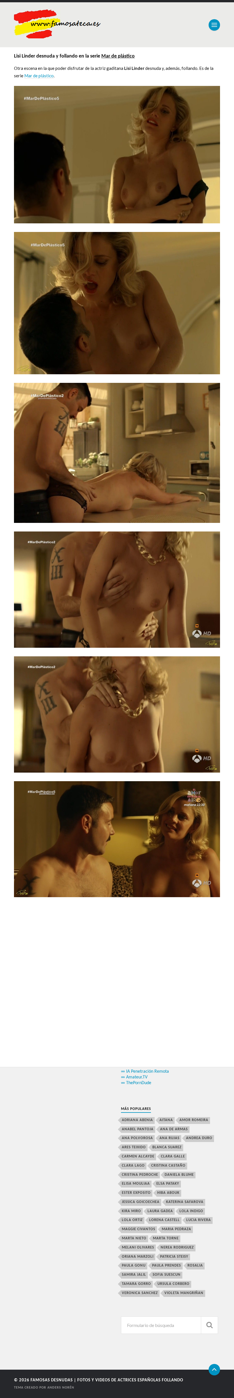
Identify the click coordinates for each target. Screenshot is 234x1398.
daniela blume (179, 1175)
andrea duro (199, 1138)
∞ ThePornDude (136, 1083)
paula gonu (134, 1265)
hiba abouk (168, 1193)
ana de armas (174, 1129)
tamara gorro (136, 1284)
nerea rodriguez (177, 1247)
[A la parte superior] (214, 1369)
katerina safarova (184, 1202)
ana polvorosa (137, 1138)
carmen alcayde (138, 1156)
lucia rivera (198, 1220)
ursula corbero (173, 1284)
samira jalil (134, 1275)
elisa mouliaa (136, 1184)
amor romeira (193, 1120)
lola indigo (191, 1211)
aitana (166, 1120)
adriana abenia (137, 1120)
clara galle (173, 1156)
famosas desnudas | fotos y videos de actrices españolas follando (107, 1380)
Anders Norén (60, 1387)
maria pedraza (176, 1229)
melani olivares (138, 1247)
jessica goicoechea (141, 1202)
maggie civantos (138, 1229)
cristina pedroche (140, 1175)
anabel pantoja (138, 1129)
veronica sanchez (140, 1293)
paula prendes (166, 1265)
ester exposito (136, 1193)
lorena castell (164, 1220)
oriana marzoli (138, 1257)
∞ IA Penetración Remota (145, 1071)
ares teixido (134, 1147)
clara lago (133, 1165)
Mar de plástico (39, 75)
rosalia (195, 1265)
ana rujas (169, 1138)
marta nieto (134, 1238)
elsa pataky (167, 1184)
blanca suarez (166, 1147)
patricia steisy (174, 1257)
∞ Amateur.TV (134, 1077)
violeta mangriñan (183, 1293)
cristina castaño (168, 1165)
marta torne (166, 1238)
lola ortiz (132, 1220)
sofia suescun (167, 1275)
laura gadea (160, 1211)
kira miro (131, 1211)
